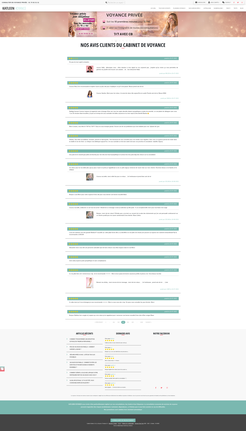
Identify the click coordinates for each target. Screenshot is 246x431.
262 (119, 322)
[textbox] (116, 2)
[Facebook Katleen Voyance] (234, 2)
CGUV (119, 423)
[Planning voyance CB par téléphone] (123, 24)
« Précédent (99, 322)
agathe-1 (113, 365)
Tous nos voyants (164, 8)
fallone (112, 338)
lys (111, 347)
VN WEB (157, 423)
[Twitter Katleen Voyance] (238, 2)
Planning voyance (179, 8)
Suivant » (148, 322)
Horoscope (201, 2)
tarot (228, 8)
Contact (228, 2)
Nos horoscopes (194, 8)
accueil (153, 8)
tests (235, 8)
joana (112, 356)
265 (133, 322)
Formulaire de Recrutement (123, 420)
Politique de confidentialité (128, 423)
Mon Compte (214, 2)
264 (128, 322)
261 (114, 322)
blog (241, 8)
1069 (141, 322)
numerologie (218, 8)
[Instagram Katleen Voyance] (242, 2)
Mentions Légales (113, 423)
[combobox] (116, 2)
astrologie (207, 8)
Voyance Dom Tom (139, 423)
